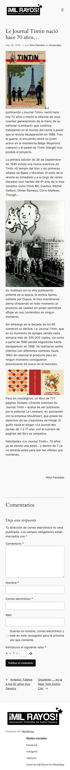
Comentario (15, 543)
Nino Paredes (37, 45)
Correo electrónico (19, 599)
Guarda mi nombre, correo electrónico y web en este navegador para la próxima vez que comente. (37, 635)
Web (9, 615)
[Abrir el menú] (62, 10)
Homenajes (55, 45)
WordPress (28, 731)
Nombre (12, 582)
